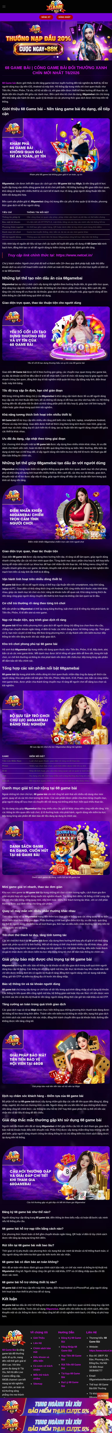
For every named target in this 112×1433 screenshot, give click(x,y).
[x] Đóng (103, 1396)
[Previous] (6, 41)
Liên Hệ (37, 1343)
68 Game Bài (9, 1350)
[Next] (106, 41)
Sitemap (37, 1383)
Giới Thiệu (39, 1338)
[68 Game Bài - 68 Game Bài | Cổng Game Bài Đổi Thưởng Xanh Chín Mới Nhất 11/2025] (56, 6)
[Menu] (4, 6)
